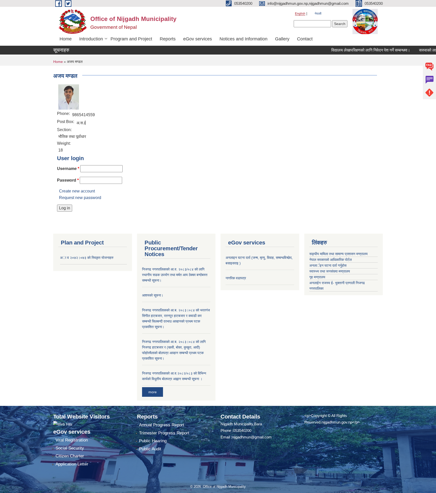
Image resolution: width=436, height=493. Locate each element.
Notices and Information (243, 38)
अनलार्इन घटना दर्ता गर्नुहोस (327, 265)
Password (68, 180)
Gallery (282, 38)
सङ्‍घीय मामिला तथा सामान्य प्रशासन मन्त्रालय (338, 254)
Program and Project (131, 38)
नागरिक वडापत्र (236, 278)
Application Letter (72, 464)
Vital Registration (72, 440)
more (152, 392)
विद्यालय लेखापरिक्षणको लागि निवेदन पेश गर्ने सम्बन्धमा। (361, 50)
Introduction (91, 38)
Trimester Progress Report (164, 433)
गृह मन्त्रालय (317, 277)
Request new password (80, 197)
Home (66, 38)
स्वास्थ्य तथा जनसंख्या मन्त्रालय (329, 271)
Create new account (77, 191)
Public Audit (150, 449)
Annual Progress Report (161, 425)
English (300, 13)
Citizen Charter (70, 456)
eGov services (197, 38)
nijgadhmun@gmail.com (252, 437)
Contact (305, 38)
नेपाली (318, 13)
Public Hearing (153, 440)
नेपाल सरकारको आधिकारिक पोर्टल (330, 260)
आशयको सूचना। (152, 295)
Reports (168, 38)
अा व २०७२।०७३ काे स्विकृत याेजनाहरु (87, 258)
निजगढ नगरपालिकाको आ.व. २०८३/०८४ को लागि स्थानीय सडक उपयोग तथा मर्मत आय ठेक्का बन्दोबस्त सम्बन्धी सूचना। (174, 274)
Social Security (70, 448)
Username (68, 168)
